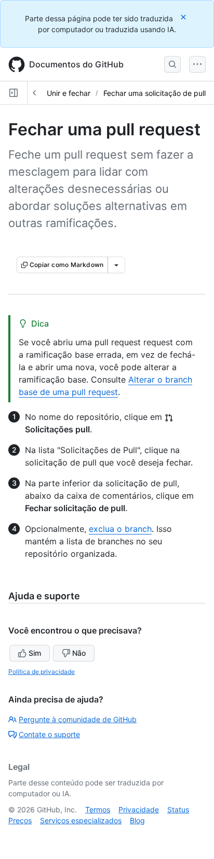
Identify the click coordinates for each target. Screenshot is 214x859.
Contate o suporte (49, 734)
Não (79, 653)
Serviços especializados (81, 820)
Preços (20, 820)
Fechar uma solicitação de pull (154, 93)
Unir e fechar (68, 93)
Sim (35, 653)
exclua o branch (120, 529)
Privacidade (138, 809)
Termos (97, 809)
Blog (137, 820)
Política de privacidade (41, 671)
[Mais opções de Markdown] (116, 265)
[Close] (184, 17)
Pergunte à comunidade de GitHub (78, 719)
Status (178, 809)
